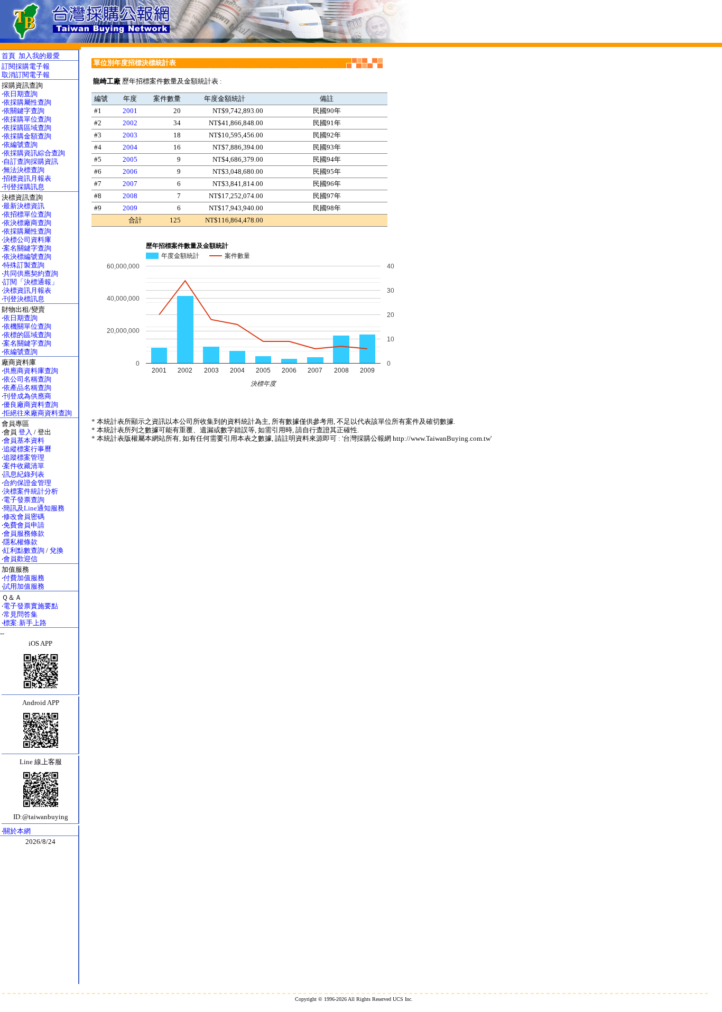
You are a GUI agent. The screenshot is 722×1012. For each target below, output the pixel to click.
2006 (130, 171)
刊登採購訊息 (23, 187)
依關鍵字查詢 (23, 111)
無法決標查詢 (23, 170)
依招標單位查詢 (27, 214)
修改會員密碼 (23, 517)
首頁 (8, 56)
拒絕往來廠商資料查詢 (37, 413)
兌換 (56, 550)
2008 (130, 196)
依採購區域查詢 (27, 128)
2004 (130, 147)
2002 (130, 123)
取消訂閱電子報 (26, 75)
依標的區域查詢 (27, 335)
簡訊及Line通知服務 (33, 508)
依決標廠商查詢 (27, 223)
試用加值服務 (23, 586)
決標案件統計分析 (30, 491)
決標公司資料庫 (27, 240)
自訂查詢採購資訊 (30, 161)
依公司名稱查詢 (27, 379)
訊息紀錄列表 (23, 474)
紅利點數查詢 (23, 550)
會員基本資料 (23, 440)
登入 (25, 432)
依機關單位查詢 (27, 326)
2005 (130, 159)
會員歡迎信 (20, 559)
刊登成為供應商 (27, 396)
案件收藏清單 (23, 466)
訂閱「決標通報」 (30, 282)
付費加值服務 (23, 578)
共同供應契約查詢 (30, 273)
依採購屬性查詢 (27, 102)
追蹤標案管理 (23, 457)
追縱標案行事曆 (27, 449)
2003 (130, 135)
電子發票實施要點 (30, 606)
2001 (130, 111)
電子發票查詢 (23, 500)
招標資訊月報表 (27, 178)
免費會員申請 (23, 525)
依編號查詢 (20, 144)
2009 (130, 208)
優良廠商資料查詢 (30, 404)
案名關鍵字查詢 (27, 248)
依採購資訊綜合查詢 (34, 153)
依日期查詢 (20, 94)
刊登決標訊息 (23, 299)
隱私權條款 (20, 542)
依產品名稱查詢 (27, 388)
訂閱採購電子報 (26, 66)
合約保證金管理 (27, 483)
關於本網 (17, 831)
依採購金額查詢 (27, 136)
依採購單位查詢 (27, 119)
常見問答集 (20, 614)
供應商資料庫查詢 (30, 371)
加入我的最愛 (39, 56)
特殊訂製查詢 (23, 265)
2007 (130, 184)
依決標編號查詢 (27, 257)
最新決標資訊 (23, 206)
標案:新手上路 (25, 623)
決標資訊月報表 (27, 290)
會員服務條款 (23, 533)
